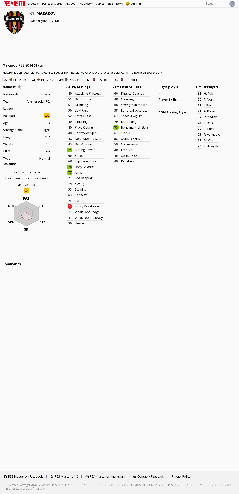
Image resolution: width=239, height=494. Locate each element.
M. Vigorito (211, 140)
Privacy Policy (181, 476)
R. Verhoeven (213, 134)
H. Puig (209, 94)
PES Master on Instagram (107, 476)
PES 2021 (71, 3)
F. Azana (209, 100)
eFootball (33, 3)
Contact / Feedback (150, 476)
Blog (110, 3)
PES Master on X (66, 476)
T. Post (209, 129)
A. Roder (209, 111)
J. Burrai (209, 105)
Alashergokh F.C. (41, 21)
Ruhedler (210, 117)
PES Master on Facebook (25, 476)
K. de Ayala (211, 146)
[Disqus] (119, 319)
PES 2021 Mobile (52, 3)
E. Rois (208, 123)
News (119, 3)
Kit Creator (86, 3)
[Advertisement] (70, 48)
